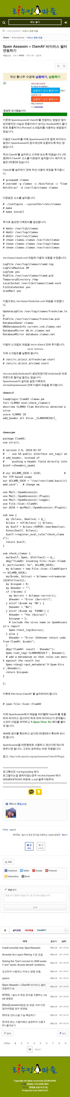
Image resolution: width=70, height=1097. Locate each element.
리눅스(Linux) (13, 30)
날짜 (64, 941)
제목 (25, 941)
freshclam (38, 348)
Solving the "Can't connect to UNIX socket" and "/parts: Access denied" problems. (24, 962)
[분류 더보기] (66, 930)
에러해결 (29, 930)
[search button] (4, 22)
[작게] (64, 66)
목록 (9, 861)
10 (30, 1049)
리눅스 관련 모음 (30, 30)
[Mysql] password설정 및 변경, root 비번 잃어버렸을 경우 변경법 (23, 1006)
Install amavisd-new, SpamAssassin (21, 947)
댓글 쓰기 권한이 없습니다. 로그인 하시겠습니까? (27, 895)
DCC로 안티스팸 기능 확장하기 (19, 1015)
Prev (7, 1043)
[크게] (58, 66)
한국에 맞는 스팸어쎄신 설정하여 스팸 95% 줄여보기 (23, 1023)
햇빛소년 (7, 55)
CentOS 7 (41, 930)
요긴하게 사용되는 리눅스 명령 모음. (21, 971)
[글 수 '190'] (5, 930)
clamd (30, 348)
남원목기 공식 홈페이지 (45, 99)
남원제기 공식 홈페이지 (45, 90)
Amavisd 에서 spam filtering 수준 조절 (22, 954)
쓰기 (64, 1033)
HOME (4, 30)
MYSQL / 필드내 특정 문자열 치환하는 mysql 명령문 (24, 996)
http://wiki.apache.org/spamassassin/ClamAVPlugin (37, 756)
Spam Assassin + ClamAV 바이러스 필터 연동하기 (35, 48)
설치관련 (17, 930)
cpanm (6, 978)
